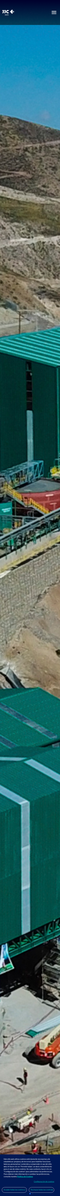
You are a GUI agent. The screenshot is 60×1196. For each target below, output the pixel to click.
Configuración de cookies (44, 1182)
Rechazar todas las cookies (41, 1190)
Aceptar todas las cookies (14, 1190)
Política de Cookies (25, 1177)
